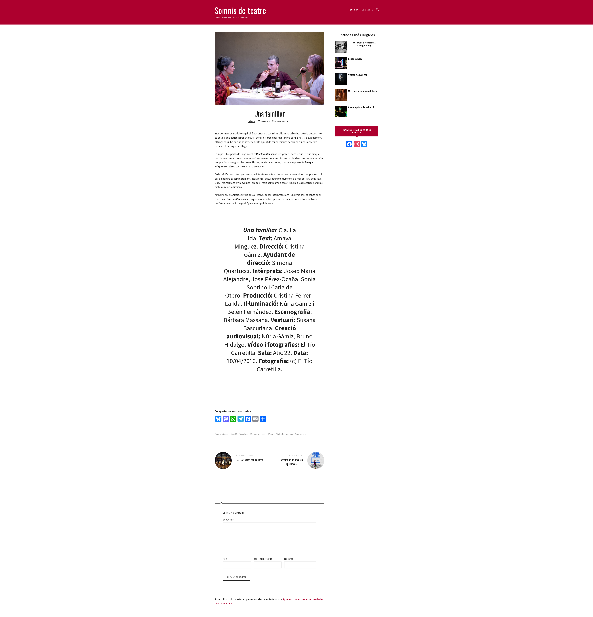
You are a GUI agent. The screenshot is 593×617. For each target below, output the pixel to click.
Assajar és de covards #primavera (296, 460)
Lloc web (288, 559)
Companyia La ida (258, 434)
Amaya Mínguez (222, 434)
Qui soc (354, 9)
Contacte (367, 9)
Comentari (228, 520)
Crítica (251, 121)
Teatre (271, 434)
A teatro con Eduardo (242, 460)
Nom (225, 559)
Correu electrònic (263, 559)
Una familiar (301, 434)
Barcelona (244, 434)
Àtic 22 (234, 434)
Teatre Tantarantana (284, 434)
